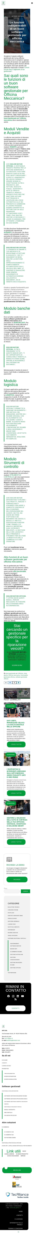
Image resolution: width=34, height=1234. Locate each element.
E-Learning (19, 1219)
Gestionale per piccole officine (11, 1142)
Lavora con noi (6, 1065)
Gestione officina (15, 967)
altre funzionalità (19, 571)
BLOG (24, 1151)
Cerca (5, 888)
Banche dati (13, 948)
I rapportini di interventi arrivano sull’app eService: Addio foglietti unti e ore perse (16, 773)
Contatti (4, 1062)
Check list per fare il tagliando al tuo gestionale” (16, 69)
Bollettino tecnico (13, 907)
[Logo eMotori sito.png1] (3, 3)
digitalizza (11, 912)
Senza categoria (13, 935)
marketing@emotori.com (13, 1040)
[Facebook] (8, 996)
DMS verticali (8, 1112)
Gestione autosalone (16, 954)
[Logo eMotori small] (6, 1026)
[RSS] (16, 999)
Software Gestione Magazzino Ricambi (15, 1095)
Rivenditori (5, 1068)
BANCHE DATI (19, 322)
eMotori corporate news (15, 915)
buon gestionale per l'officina (14, 673)
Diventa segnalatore (10, 1079)
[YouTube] (22, 996)
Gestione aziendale (13, 921)
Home (21, 1211)
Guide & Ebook (9, 1154)
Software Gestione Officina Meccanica (15, 1098)
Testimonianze (12, 972)
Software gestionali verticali (18, 17)
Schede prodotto (22, 1154)
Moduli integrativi (9, 1109)
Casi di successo (13, 1156)
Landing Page (12, 924)
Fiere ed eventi (12, 918)
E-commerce (5, 1127)
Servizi (23, 1156)
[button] (32, 3)
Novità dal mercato (13, 927)
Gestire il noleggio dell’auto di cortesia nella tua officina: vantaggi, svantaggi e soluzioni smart (17, 822)
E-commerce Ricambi (16, 951)
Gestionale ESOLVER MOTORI (10, 1091)
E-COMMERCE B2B (9, 1131)
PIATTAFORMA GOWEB (10, 1137)
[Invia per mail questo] (6, 682)
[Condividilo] (10, 682)
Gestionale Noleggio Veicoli (13, 1106)
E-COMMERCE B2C (9, 1134)
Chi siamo (4, 1060)
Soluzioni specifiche (10, 1115)
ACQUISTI (8, 232)
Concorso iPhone (13, 909)
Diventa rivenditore (10, 1076)
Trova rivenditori (9, 1073)
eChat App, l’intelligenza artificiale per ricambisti (17, 1145)
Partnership (11, 929)
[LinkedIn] (18, 996)
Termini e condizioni (15, 1228)
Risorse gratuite (13, 932)
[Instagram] (13, 996)
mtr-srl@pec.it (9, 1038)
